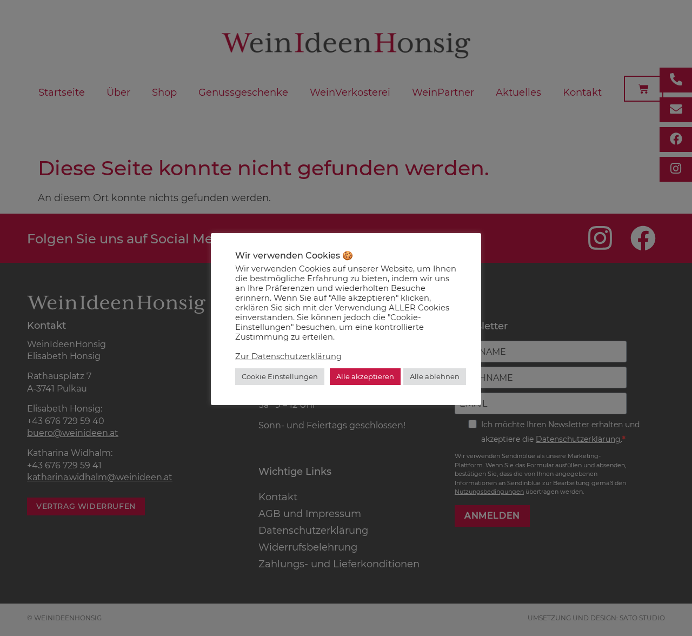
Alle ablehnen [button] (435, 376)
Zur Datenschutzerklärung (288, 356)
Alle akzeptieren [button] (365, 376)
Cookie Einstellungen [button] (280, 376)
